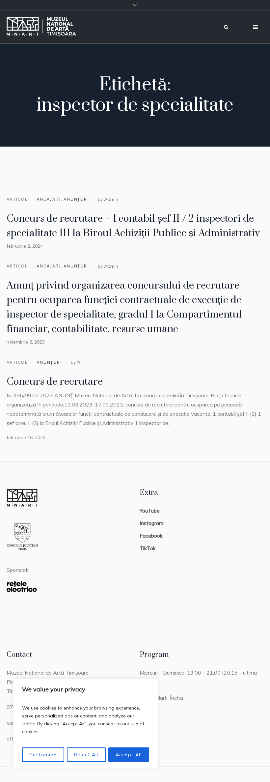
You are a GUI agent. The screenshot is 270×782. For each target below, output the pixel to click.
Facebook (151, 535)
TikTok (148, 548)
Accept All (129, 755)
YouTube (150, 510)
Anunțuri (76, 199)
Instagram (151, 523)
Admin (111, 199)
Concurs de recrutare (55, 382)
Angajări (49, 199)
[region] (85, 724)
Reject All (86, 755)
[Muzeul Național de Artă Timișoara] (50, 27)
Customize (43, 755)
